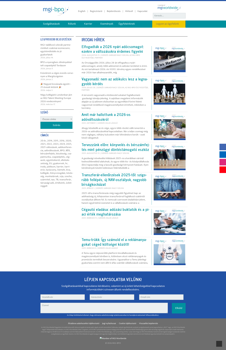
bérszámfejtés (47, 153)
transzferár (65, 179)
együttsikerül (53, 160)
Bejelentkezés (114, 11)
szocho (68, 176)
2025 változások (48, 147)
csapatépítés (58, 156)
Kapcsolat (142, 11)
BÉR (68, 150)
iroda (43, 166)
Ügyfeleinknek (126, 23)
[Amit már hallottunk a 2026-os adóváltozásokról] (170, 126)
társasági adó (47, 182)
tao (53, 179)
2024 (62, 144)
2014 (49, 140)
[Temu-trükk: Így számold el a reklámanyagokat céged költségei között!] (170, 252)
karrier (60, 166)
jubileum (51, 166)
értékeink (60, 182)
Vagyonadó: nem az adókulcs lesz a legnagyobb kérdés (115, 81)
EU (50, 163)
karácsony (51, 169)
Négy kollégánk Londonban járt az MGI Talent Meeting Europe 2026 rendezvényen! (56, 98)
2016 (61, 140)
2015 (55, 140)
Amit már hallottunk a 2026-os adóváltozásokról (106, 116)
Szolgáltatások (51, 23)
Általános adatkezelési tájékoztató (83, 323)
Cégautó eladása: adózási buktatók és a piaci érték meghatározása (115, 211)
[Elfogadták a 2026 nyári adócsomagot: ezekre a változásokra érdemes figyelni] (170, 59)
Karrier (88, 23)
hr (66, 163)
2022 (49, 144)
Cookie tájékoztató (127, 323)
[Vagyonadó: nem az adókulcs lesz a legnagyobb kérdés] (170, 91)
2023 (55, 144)
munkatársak (51, 176)
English (81, 11)
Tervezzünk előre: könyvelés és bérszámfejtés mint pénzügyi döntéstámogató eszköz (115, 147)
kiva (68, 169)
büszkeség (61, 153)
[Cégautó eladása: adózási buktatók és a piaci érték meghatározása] (170, 221)
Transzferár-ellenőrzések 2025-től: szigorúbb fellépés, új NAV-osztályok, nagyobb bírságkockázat (114, 179)
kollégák (44, 173)
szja (61, 176)
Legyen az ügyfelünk (167, 23)
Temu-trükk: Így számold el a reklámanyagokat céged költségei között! (114, 241)
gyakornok (58, 163)
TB (57, 179)
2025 (68, 144)
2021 (42, 144)
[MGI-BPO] (55, 10)
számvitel (45, 179)
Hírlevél (129, 11)
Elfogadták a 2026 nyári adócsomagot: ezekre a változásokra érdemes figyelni (113, 48)
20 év (43, 140)
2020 (68, 140)
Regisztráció (96, 11)
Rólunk (72, 23)
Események (106, 23)
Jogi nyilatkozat (109, 323)
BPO (62, 150)
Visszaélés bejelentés (148, 323)
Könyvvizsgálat (57, 173)
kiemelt (61, 169)
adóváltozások (51, 150)
